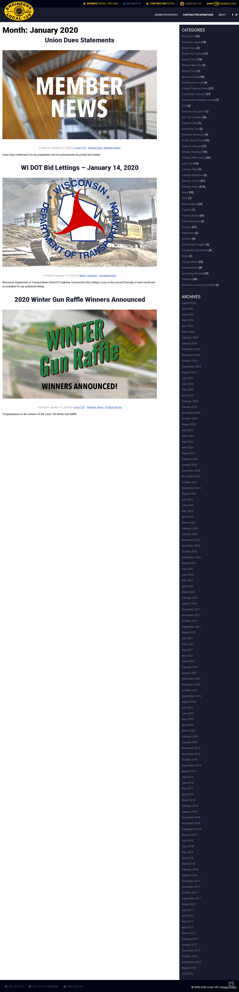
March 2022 (188, 592)
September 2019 (191, 765)
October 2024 (189, 418)
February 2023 (190, 528)
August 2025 (189, 372)
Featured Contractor (193, 134)
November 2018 (191, 823)
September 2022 (191, 557)
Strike (185, 256)
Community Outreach (193, 94)
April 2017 (187, 927)
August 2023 (189, 493)
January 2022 (189, 603)
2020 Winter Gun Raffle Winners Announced (79, 299)
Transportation (190, 261)
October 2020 (189, 690)
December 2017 (191, 881)
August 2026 (189, 303)
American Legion (191, 42)
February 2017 (190, 939)
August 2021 (189, 632)
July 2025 (187, 378)
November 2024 (191, 412)
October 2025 (189, 360)
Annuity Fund (189, 71)
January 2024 (189, 464)
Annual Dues (95, 147)
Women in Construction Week (198, 285)
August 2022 (189, 563)
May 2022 (187, 580)
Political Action (113, 407)
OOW (185, 198)
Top (231, 984)
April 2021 (187, 655)
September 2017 (191, 898)
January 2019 (189, 811)
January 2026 (189, 343)
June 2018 (188, 846)
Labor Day (187, 163)
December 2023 (191, 470)
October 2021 (189, 620)
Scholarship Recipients (195, 250)
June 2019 (188, 782)
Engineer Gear (221, 3)
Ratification (188, 233)
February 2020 (190, 736)
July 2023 (187, 499)
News (185, 192)
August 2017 (189, 904)
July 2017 (187, 910)
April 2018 (187, 858)
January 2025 (189, 407)
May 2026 (187, 320)
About (222, 14)
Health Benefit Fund (193, 140)
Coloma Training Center (195, 88)
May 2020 (187, 719)
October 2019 (189, 759)
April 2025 (187, 395)
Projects (186, 227)
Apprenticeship (190, 76)
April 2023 (187, 516)
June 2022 (188, 574)
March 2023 (188, 522)
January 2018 (189, 875)
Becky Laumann (88, 275)
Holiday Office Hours (193, 157)
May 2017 (187, 921)
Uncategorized (107, 275)
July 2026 (187, 308)
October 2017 (189, 892)
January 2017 (189, 944)
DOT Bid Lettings (191, 117)
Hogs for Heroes (191, 146)
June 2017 (188, 915)
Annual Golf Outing (192, 53)
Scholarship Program (194, 244)
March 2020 (188, 730)
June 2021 (188, 644)
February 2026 (190, 337)
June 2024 (188, 435)
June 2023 (188, 505)
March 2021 (188, 661)
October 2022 (189, 551)
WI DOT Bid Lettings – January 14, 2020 (80, 168)
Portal (162, 3)
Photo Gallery (189, 204)
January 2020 (189, 742)
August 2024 (189, 424)
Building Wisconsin (192, 82)
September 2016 (191, 962)
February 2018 (190, 869)
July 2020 (187, 707)
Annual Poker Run (192, 65)
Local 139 (80, 147)
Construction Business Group (198, 100)
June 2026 (188, 314)
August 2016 (189, 967)
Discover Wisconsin (193, 111)
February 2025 (190, 401)
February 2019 (190, 805)
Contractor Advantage (198, 14)
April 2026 (187, 326)
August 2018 (189, 834)
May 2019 (187, 788)
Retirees (187, 238)
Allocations (188, 36)
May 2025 (187, 389)
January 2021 (189, 673)
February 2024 (190, 459)
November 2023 (191, 476)
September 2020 (191, 696)
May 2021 (187, 649)
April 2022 (187, 586)
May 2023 (187, 511)
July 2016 (187, 973)
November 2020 (191, 684)
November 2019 (191, 753)
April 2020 (187, 725)
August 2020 (189, 701)
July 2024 (187, 430)
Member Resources (166, 14)
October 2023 (189, 482)
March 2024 (188, 453)
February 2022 (190, 597)
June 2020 (188, 713)
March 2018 (188, 863)
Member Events (191, 180)
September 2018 (191, 829)
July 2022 (187, 568)
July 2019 (187, 777)
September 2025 (191, 366)
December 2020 (191, 678)
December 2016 (191, 950)
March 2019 (188, 800)
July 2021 (187, 638)
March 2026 (188, 331)
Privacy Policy (228, 987)
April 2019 (187, 794)
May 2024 (187, 441)
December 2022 (191, 540)
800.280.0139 (133, 3)
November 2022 (191, 545)
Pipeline (186, 209)
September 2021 (191, 626)
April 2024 (187, 447)
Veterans (187, 279)
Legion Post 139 (193, 3)
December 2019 (191, 748)
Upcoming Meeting (192, 273)
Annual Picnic (189, 59)
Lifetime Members (192, 175)
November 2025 (191, 355)
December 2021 (191, 609)
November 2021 (191, 615)
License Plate (190, 169)
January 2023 (189, 534)
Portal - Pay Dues (102, 3)
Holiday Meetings (192, 152)
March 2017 (188, 933)
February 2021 (190, 667)
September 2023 (191, 488)
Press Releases (191, 221)
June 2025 (188, 383)
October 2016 (189, 956)
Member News (112, 147)
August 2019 (189, 771)
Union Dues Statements (79, 40)
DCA (184, 105)
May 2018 (187, 852)
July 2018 (187, 840)
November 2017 (191, 886)
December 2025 (191, 349)
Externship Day (190, 128)
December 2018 (191, 817)
